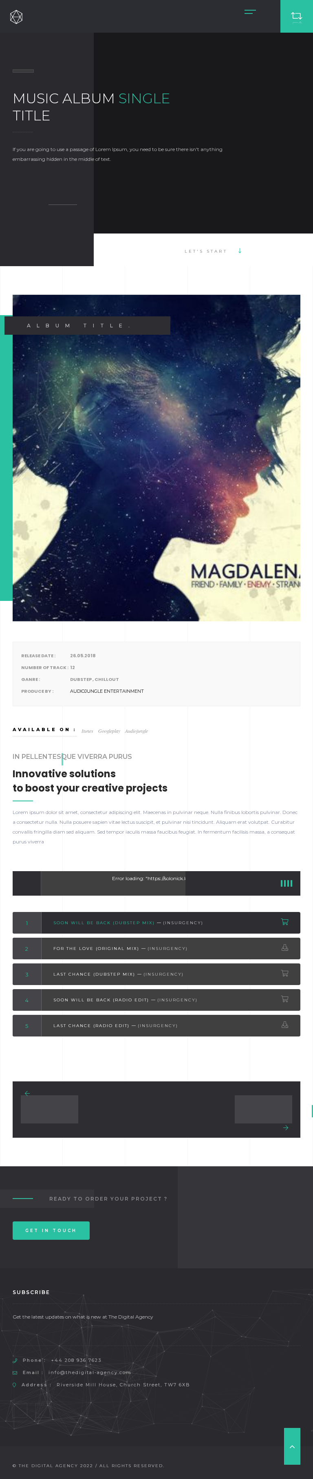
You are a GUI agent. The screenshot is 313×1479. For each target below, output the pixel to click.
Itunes (87, 730)
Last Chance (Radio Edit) (91, 1025)
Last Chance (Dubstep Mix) (94, 974)
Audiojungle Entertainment (107, 691)
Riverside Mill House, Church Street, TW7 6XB (123, 1385)
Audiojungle (136, 730)
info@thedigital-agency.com (89, 1372)
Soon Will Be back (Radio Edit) (101, 1000)
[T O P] (292, 1446)
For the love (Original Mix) (96, 948)
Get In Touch (51, 1230)
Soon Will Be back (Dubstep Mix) (104, 922)
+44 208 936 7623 (76, 1360)
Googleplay (109, 730)
